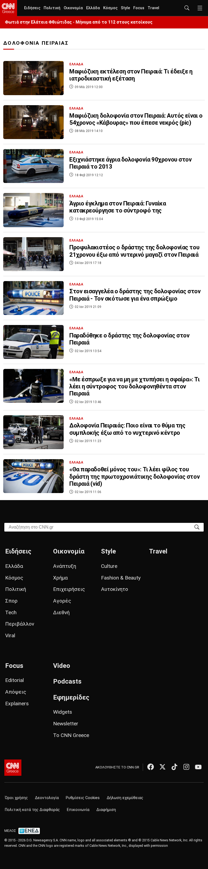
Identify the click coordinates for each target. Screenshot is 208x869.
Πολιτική (52, 8)
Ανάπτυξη (64, 566)
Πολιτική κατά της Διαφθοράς (32, 809)
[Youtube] (198, 767)
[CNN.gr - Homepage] (8, 8)
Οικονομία (73, 8)
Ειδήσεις (32, 8)
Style (125, 8)
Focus (138, 8)
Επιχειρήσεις (69, 589)
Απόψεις (15, 692)
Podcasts (67, 681)
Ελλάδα (93, 8)
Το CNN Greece (71, 735)
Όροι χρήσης (16, 798)
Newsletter (65, 723)
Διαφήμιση (106, 809)
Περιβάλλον (19, 624)
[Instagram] (186, 767)
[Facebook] (150, 767)
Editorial (14, 680)
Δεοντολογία (47, 798)
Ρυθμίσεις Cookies (83, 798)
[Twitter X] (162, 767)
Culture (109, 566)
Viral (10, 635)
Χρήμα (60, 578)
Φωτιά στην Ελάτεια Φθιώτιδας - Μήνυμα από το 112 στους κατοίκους (78, 22)
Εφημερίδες (71, 697)
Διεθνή (61, 612)
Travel (153, 8)
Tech (11, 612)
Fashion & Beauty (121, 578)
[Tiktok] (174, 767)
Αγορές (62, 601)
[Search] (197, 527)
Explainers (17, 703)
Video (61, 666)
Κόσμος (110, 8)
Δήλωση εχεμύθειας (125, 798)
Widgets (62, 712)
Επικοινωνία (78, 809)
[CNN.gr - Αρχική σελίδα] (12, 767)
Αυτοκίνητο (114, 589)
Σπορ (11, 601)
